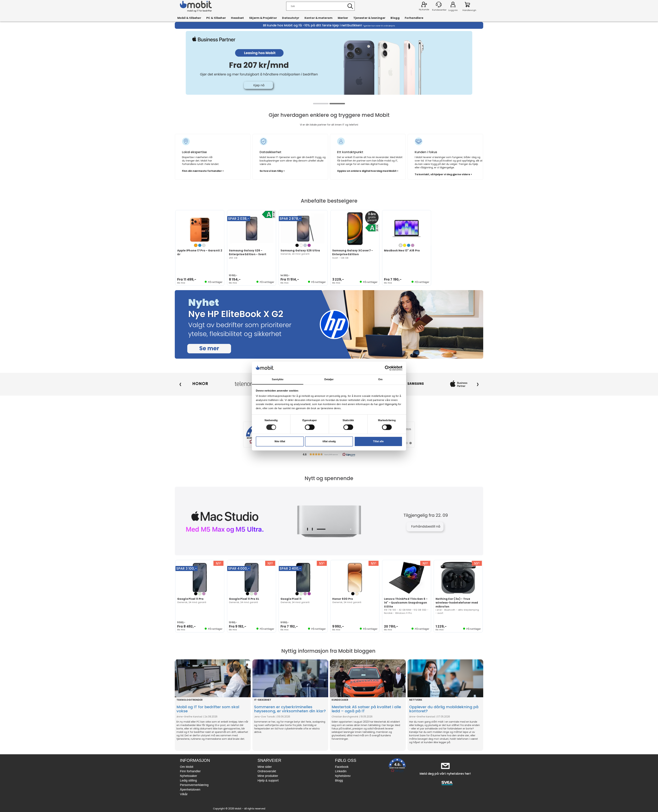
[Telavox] (458, 383)
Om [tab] (380, 379)
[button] (329, 454)
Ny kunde (424, 9)
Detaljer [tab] (329, 379)
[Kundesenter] (439, 4)
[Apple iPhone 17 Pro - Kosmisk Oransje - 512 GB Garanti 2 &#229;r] (199, 228)
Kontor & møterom (318, 18)
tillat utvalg (329, 441)
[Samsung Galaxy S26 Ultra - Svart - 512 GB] (303, 228)
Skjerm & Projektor (263, 18)
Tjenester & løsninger (369, 18)
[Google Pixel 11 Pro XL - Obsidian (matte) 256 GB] (251, 578)
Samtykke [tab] (278, 379)
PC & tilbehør (216, 18)
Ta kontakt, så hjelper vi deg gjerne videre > (443, 174)
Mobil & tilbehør (189, 18)
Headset (237, 18)
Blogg (395, 18)
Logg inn (452, 5)
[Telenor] (200, 383)
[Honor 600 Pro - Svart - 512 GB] (355, 578)
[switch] (310, 427)
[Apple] (415, 383)
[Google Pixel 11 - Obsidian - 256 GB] (303, 578)
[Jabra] (243, 383)
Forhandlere (414, 18)
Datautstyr (290, 18)
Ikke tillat (280, 441)
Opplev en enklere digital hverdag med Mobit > (367, 171)
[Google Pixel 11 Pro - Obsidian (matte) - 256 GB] (199, 578)
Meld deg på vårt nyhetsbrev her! (445, 773)
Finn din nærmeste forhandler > (203, 171)
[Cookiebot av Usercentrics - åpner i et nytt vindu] (387, 368)
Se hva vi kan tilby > (272, 171)
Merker (343, 18)
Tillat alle (378, 441)
